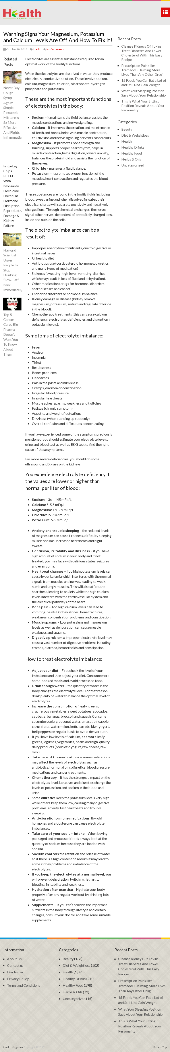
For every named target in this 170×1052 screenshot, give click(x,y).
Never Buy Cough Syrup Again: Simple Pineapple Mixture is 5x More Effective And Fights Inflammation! (14, 112)
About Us (14, 959)
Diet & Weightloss (135, 135)
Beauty (126, 129)
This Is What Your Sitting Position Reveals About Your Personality (142, 105)
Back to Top (160, 1047)
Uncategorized (132, 165)
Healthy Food (131, 153)
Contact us (15, 965)
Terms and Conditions (23, 985)
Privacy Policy (18, 978)
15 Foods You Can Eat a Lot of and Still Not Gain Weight (143, 82)
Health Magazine (13, 1047)
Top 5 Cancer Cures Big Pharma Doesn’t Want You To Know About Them (10, 334)
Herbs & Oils (131, 159)
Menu (165, 12)
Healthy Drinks (132, 147)
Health (37, 49)
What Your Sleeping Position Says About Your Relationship (143, 93)
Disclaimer (15, 972)
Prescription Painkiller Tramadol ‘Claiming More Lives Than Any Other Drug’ (142, 69)
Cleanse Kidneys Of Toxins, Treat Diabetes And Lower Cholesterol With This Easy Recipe (141, 53)
